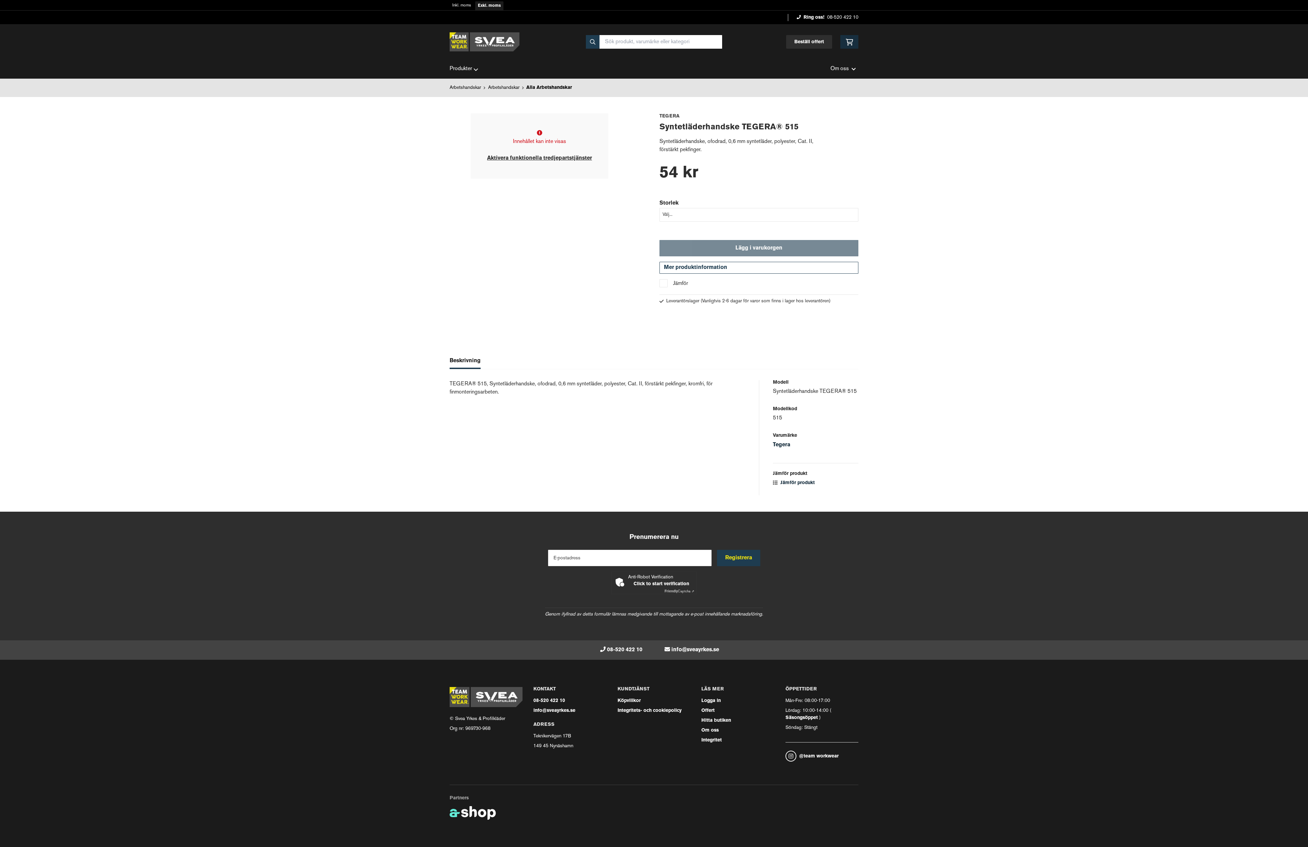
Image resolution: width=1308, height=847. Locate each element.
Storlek (669, 203)
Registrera (738, 558)
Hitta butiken (716, 720)
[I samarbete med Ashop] (473, 813)
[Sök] (593, 42)
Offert (708, 710)
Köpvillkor (629, 701)
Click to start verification (661, 584)
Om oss (710, 730)
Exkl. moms (489, 5)
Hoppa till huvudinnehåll (651, 9)
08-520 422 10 (842, 17)
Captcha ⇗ (679, 591)
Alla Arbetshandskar (549, 87)
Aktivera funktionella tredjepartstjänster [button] (539, 158)
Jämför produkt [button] (797, 483)
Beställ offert (809, 42)
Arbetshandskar (465, 87)
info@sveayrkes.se (695, 650)
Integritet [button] (711, 740)
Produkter (461, 68)
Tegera (781, 445)
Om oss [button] (839, 68)
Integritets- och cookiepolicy (650, 710)
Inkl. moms (461, 5)
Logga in (711, 701)
